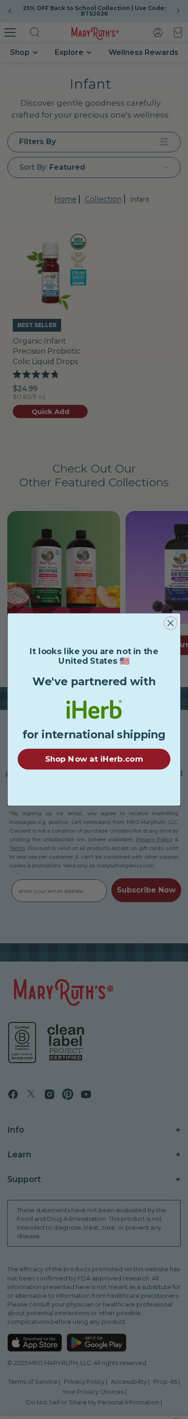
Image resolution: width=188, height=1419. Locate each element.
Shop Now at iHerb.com (94, 758)
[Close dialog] (170, 623)
